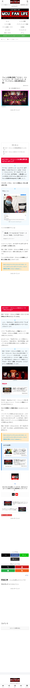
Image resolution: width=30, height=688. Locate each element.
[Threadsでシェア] (11, 490)
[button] (15, 559)
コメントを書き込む (15, 628)
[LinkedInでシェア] (18, 494)
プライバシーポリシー (15, 683)
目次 (13, 145)
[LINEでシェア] (5, 494)
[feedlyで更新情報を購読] (8, 570)
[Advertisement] (15, 59)
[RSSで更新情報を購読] (22, 570)
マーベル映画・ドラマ (7, 515)
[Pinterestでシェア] (11, 494)
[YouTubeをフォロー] (22, 566)
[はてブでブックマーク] (25, 490)
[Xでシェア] (5, 486)
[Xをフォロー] (8, 566)
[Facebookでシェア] (5, 490)
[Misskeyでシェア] (25, 486)
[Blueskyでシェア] (18, 486)
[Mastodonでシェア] (11, 486)
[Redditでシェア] (18, 490)
